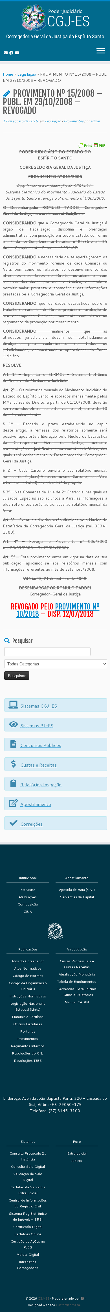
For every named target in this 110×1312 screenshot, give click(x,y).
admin (95, 121)
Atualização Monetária (77, 974)
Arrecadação (77, 949)
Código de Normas (27, 975)
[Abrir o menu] (100, 51)
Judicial (77, 1160)
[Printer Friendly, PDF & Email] (91, 145)
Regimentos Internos (28, 1046)
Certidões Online (27, 1234)
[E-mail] (6, 53)
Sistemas (27, 1141)
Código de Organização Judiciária (27, 986)
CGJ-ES (43, 1298)
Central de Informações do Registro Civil (27, 1203)
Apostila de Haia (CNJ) (77, 889)
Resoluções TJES (28, 1060)
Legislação (26, 74)
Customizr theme (68, 1305)
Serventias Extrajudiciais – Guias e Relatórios (76, 991)
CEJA (27, 911)
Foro (77, 1141)
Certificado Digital (27, 1226)
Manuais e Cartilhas (27, 1016)
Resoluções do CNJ (27, 1053)
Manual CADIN (77, 1002)
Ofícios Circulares (27, 1024)
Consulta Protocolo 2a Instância (27, 1156)
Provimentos (74, 121)
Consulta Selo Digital (28, 1166)
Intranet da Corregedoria (28, 1264)
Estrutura (27, 889)
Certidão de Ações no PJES (27, 1244)
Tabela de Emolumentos (76, 981)
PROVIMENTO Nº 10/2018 (58, 610)
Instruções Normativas (27, 996)
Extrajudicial (77, 1153)
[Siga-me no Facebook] (12, 53)
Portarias (27, 1031)
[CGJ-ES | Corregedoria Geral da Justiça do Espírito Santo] (55, 17)
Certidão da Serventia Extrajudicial (27, 1190)
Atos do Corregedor (28, 961)
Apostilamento (77, 877)
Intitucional (28, 877)
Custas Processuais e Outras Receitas (77, 964)
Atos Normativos (27, 968)
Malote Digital (27, 1254)
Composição (27, 904)
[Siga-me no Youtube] (18, 53)
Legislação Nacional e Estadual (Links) (27, 1006)
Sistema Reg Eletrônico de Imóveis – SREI (28, 1216)
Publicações (28, 949)
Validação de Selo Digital (27, 1176)
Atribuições (28, 897)
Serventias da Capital (77, 897)
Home (8, 74)
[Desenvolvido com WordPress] (83, 1297)
